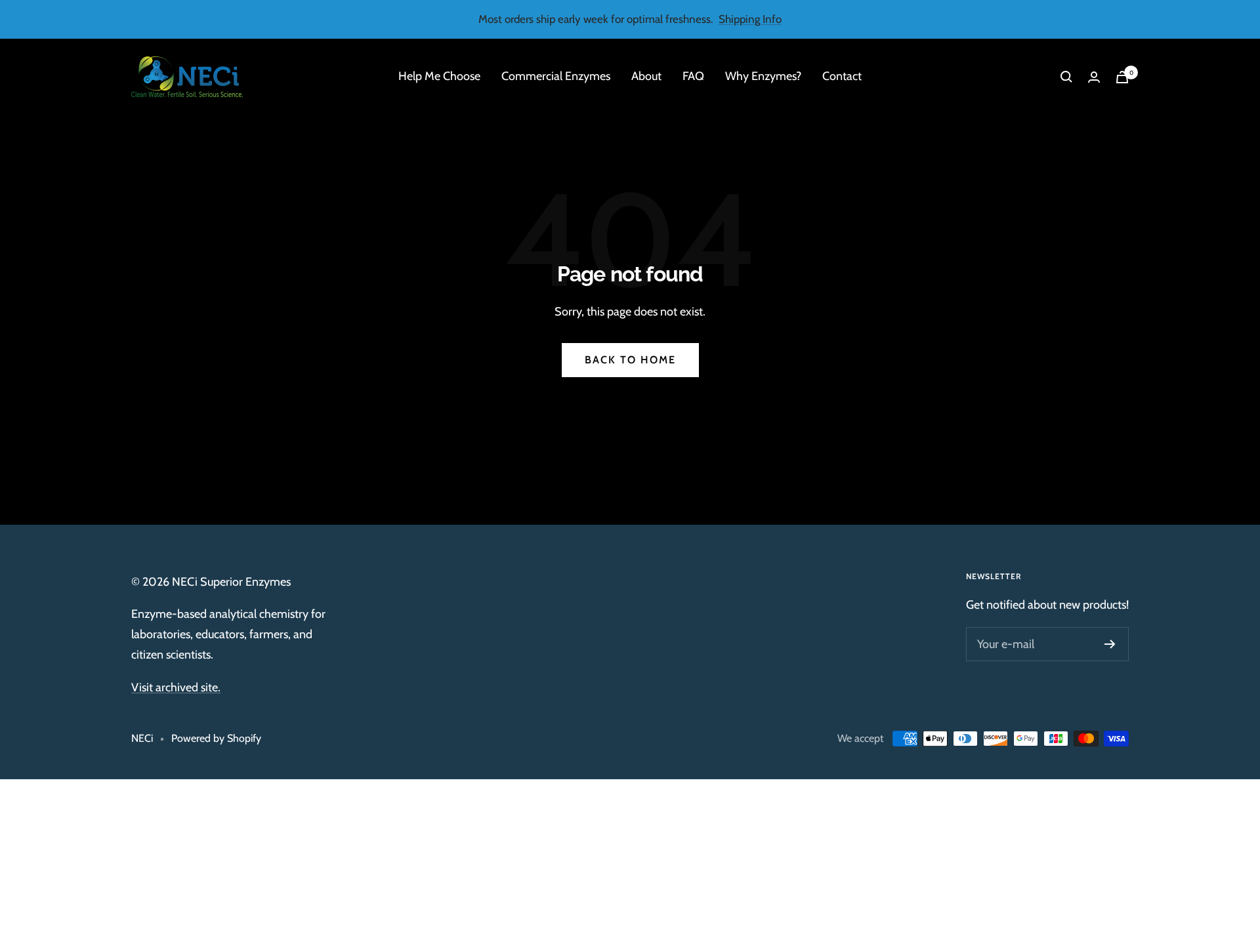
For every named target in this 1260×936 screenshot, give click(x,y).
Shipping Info (750, 19)
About (646, 77)
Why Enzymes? (763, 77)
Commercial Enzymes (555, 77)
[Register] (1110, 644)
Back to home (630, 360)
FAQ (693, 77)
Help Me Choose (439, 77)
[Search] (1066, 77)
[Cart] (1122, 77)
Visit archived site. (175, 687)
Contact (842, 77)
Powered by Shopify (216, 738)
